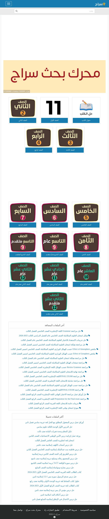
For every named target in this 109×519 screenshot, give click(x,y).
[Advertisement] (54, 37)
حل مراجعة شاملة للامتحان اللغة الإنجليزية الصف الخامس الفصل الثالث (54, 381)
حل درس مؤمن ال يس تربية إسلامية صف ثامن (54, 490)
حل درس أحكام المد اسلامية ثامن (54, 495)
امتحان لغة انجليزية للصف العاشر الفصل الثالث (54, 440)
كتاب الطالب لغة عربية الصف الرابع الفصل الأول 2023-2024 (54, 486)
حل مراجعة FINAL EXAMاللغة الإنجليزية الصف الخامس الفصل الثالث (53, 376)
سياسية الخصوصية (88, 510)
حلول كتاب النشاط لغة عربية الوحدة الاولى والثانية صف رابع (54, 481)
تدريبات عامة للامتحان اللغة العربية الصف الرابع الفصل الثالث (53, 403)
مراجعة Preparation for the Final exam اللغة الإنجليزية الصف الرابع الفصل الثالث (53, 399)
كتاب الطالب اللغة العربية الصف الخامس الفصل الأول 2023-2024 (54, 472)
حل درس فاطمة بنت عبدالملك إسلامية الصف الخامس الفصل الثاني (54, 449)
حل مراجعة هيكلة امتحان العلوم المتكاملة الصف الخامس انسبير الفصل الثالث (53, 345)
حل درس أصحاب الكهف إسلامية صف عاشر (54, 445)
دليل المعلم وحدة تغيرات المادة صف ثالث (54, 431)
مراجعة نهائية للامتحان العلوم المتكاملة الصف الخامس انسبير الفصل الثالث (53, 372)
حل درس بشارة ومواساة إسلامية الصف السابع (54, 468)
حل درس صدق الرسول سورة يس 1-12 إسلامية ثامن (54, 477)
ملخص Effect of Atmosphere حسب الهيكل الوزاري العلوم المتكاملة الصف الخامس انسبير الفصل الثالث (54, 349)
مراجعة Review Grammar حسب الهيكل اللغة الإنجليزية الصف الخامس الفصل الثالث (54, 367)
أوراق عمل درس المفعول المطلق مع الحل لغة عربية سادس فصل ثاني (54, 422)
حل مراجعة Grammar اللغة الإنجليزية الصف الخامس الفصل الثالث (53, 331)
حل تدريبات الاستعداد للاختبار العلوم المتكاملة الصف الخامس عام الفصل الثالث (54, 340)
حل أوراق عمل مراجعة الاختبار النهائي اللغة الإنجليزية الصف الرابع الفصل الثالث (53, 394)
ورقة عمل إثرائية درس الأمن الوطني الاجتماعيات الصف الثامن (54, 436)
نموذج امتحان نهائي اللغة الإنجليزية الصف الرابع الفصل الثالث (53, 408)
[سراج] (100, 3)
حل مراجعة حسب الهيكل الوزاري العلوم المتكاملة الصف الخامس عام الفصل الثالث (54, 385)
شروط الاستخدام (70, 510)
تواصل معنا (18, 510)
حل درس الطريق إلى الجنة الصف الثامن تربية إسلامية (54, 454)
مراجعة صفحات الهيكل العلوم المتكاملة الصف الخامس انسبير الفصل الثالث (53, 363)
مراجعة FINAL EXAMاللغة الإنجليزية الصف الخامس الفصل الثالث (54, 390)
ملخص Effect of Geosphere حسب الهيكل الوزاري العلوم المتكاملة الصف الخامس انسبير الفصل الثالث (53, 354)
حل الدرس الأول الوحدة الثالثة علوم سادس (54, 427)
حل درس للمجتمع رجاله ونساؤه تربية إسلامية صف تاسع (54, 459)
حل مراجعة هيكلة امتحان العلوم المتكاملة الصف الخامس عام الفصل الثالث (53, 358)
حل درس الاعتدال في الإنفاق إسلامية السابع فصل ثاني (54, 499)
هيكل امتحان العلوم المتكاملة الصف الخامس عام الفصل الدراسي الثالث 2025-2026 (53, 336)
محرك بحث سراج (33, 510)
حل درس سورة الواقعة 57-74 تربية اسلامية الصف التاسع (54, 463)
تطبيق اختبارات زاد (51, 510)
